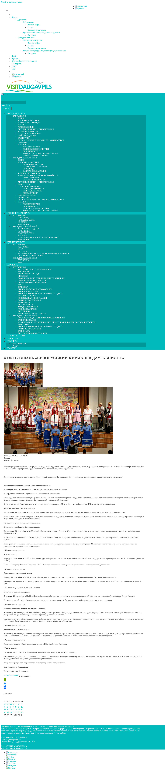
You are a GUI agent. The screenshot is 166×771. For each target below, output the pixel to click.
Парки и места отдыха (35, 167)
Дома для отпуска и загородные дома (39, 238)
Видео (16, 346)
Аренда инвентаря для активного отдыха (40, 294)
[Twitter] (74, 684)
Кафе (20, 262)
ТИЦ (14, 66)
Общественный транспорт (32, 283)
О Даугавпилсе (28, 22)
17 (22, 710)
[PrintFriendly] (74, 679)
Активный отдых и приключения (36, 182)
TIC (13, 69)
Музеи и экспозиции (29, 123)
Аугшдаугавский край (25, 38)
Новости (13, 338)
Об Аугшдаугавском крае (32, 40)
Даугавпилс (21, 20)
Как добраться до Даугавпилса (34, 269)
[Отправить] (74, 687)
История (31, 27)
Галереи (12, 341)
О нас (14, 17)
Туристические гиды (29, 274)
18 (5, 712)
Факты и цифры (34, 25)
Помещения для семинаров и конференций (41, 318)
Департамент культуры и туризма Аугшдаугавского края (44, 51)
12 (8, 710)
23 (19, 712)
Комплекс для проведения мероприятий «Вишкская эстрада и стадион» (57, 322)
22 (16, 712)
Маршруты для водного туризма (40, 211)
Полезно (12, 264)
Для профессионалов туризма (24, 61)
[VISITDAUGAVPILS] (29, 92)
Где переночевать (18, 213)
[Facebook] (74, 682)
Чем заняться (16, 113)
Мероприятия (16, 335)
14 (14, 710)
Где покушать (16, 242)
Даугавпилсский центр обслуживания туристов (41, 33)
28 (5, 704)
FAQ (14, 56)
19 (8, 712)
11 (5, 710)
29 (8, 704)
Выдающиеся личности (37, 30)
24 (22, 712)
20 (11, 712)
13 (11, 710)
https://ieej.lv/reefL (11, 675)
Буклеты (15, 58)
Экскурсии (32, 35)
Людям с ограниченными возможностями (41, 140)
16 (19, 710)
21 (14, 712)
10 (22, 707)
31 (14, 704)
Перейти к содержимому (11, 2)
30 (11, 704)
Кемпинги (23, 240)
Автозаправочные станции (32, 333)
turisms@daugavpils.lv (11, 740)
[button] (17, 17)
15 (16, 710)
